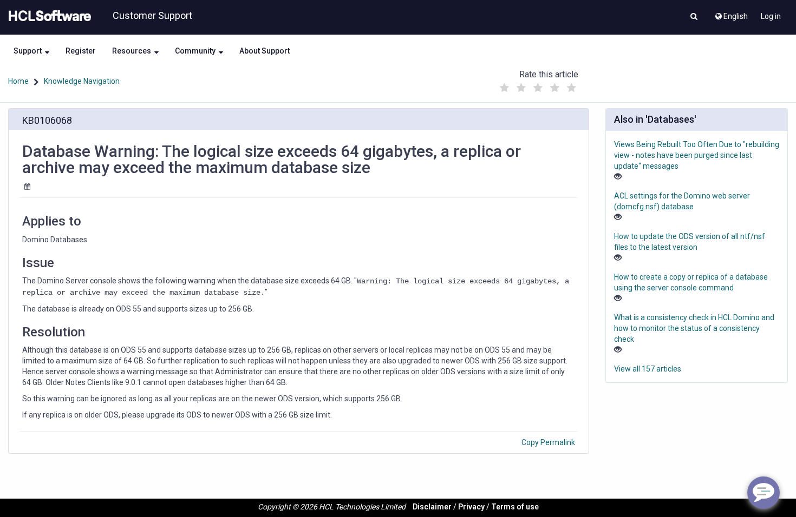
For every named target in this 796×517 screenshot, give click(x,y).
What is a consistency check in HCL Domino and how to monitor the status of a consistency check (694, 328)
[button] (694, 17)
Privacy (471, 506)
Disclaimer (432, 506)
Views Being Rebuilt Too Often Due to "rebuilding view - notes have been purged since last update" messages (696, 155)
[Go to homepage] (47, 16)
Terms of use (515, 506)
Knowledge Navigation (82, 81)
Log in (771, 16)
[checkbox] (504, 88)
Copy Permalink (548, 442)
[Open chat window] (763, 492)
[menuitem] (730, 13)
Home (18, 81)
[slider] (538, 85)
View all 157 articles (647, 368)
